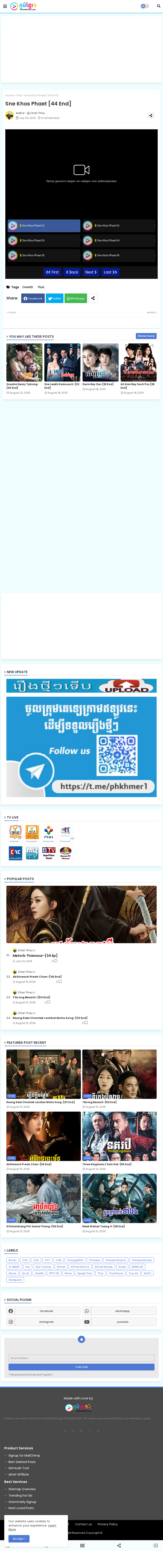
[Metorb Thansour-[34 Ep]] (81, 914)
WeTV (147, 1273)
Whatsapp (77, 298)
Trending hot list (20, 1495)
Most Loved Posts (21, 1508)
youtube (122, 1322)
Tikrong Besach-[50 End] (31, 997)
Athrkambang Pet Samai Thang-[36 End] (34, 1226)
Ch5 (36, 1260)
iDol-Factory (43, 1267)
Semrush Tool (18, 1468)
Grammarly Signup (22, 1502)
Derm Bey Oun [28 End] (98, 384)
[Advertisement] (81, 49)
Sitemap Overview (22, 1489)
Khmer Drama (80, 1267)
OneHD (27, 287)
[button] (159, 6)
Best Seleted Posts (22, 1462)
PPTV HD (54, 1273)
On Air (25, 1273)
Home (9, 95)
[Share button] (93, 298)
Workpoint (15, 1280)
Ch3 (25, 1260)
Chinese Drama (115, 1260)
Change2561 (75, 1260)
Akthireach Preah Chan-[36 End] (37, 977)
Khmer (61, 1267)
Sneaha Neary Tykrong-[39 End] (22, 386)
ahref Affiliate (18, 1474)
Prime (68, 1273)
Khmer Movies (104, 1267)
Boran (13, 1260)
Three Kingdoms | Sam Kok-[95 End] (106, 1164)
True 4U (133, 1273)
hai (27, 1267)
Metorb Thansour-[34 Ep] (35, 955)
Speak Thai (84, 1273)
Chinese (94, 1260)
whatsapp (122, 1311)
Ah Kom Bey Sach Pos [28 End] (138, 386)
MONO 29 (137, 1267)
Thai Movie (116, 1273)
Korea (122, 1267)
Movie (12, 1273)
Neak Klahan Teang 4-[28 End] (103, 1226)
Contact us (83, 1524)
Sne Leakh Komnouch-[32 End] (61, 386)
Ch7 (47, 1260)
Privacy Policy (108, 1524)
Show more (146, 336)
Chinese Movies (142, 1260)
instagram (46, 1322)
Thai (19, 95)
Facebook (35, 298)
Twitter (56, 298)
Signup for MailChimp (24, 1455)
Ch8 (58, 1260)
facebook (46, 1311)
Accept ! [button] (19, 1539)
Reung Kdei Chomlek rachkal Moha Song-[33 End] (50, 1018)
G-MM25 (14, 1267)
